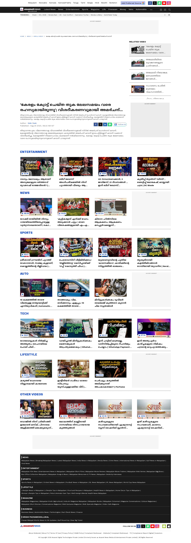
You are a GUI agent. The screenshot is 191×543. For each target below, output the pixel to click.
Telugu (76, 3)
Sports (85, 9)
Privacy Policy (67, 533)
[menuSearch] (170, 10)
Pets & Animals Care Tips (60, 493)
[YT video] (164, 3)
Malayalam (32, 3)
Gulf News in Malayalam (155, 461)
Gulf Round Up (63, 520)
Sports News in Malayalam (31, 482)
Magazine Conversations (130, 501)
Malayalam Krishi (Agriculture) (51, 501)
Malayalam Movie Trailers (116, 471)
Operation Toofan (82, 15)
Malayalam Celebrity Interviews (109, 474)
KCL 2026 (42, 15)
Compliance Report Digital (143, 533)
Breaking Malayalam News (46, 461)
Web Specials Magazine (92, 504)
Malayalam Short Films (75, 471)
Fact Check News (68, 512)
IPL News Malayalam (114, 482)
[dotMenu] (151, 10)
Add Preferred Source (131, 3)
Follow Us (122, 124)
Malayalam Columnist (111, 501)
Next (169, 14)
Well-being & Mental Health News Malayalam (88, 493)
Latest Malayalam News (66, 461)
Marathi (104, 3)
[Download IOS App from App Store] (169, 526)
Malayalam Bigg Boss (155, 471)
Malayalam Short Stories (31, 504)
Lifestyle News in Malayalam (32, 490)
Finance (80, 512)
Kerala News (103, 461)
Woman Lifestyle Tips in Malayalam (35, 493)
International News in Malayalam (132, 461)
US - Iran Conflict (66, 15)
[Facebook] (150, 3)
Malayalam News (27, 461)
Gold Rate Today (110, 15)
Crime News (113, 461)
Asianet (30, 525)
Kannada (52, 3)
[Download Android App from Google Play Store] (164, 526)
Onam (34, 15)
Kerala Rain (52, 15)
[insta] (169, 3)
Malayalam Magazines (29, 501)
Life (104, 9)
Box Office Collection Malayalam (34, 474)
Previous (165, 14)
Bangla (90, 3)
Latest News (50, 9)
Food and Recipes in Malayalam (80, 490)
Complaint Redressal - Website (97, 533)
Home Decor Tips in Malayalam (128, 490)
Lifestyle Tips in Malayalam (55, 490)
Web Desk (32, 123)
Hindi (97, 3)
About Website (35, 533)
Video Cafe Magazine (111, 504)
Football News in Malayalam (77, 482)
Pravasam (112, 9)
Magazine (95, 9)
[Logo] (31, 10)
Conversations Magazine (51, 504)
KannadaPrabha (64, 3)
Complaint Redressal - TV (121, 533)
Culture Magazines (148, 501)
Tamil (83, 3)
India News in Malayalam (86, 461)
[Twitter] (155, 3)
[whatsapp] (159, 3)
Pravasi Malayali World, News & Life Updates (38, 520)
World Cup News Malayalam (134, 482)
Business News (27, 512)
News (60, 9)
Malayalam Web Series (136, 471)
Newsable (43, 3)
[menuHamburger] (165, 9)
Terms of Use (55, 533)
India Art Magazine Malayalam (75, 501)
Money (123, 9)
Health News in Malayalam (104, 490)
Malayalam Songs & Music (58, 474)
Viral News (25, 463)
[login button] (161, 9)
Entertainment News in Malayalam (52, 471)
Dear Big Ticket (76, 520)
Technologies (55, 512)
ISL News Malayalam (97, 482)
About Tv (45, 533)
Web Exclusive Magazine (71, 504)
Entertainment (72, 9)
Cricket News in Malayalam (54, 482)
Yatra (131, 9)
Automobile (141, 9)
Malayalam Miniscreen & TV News (83, 474)
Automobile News (42, 512)
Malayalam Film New (29, 471)
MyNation (113, 3)
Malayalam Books (95, 501)
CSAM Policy (79, 533)
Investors (158, 533)
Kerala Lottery (96, 15)
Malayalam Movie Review (95, 471)
